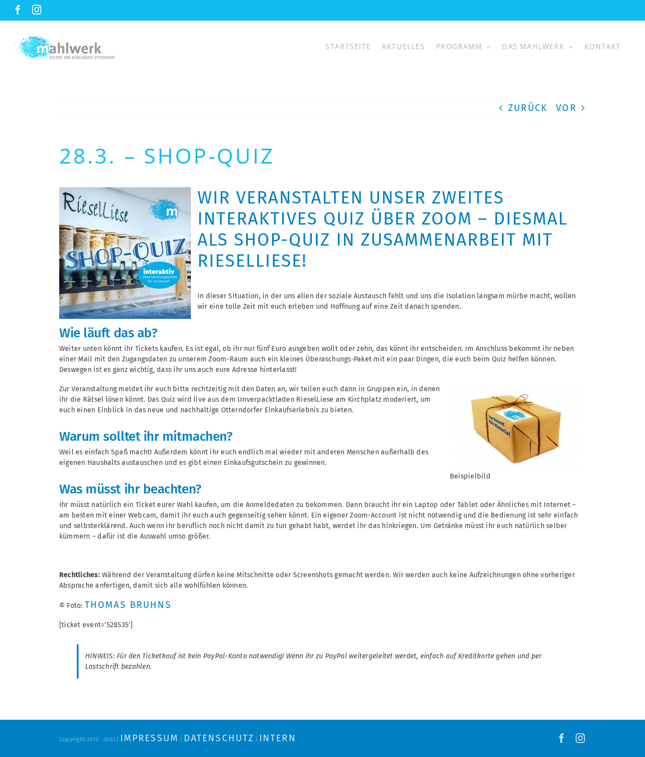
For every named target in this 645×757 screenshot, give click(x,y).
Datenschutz (219, 738)
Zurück (528, 108)
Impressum (149, 738)
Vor (566, 108)
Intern (277, 738)
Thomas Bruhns (128, 605)
